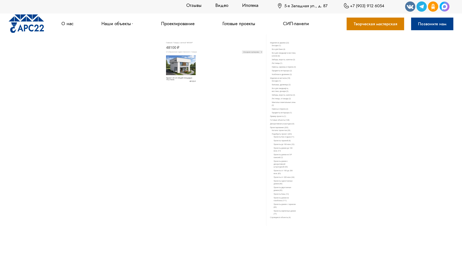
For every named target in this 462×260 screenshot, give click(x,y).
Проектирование (178, 23)
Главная (169, 43)
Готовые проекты (238, 23)
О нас (67, 23)
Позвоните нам (432, 24)
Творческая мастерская (375, 24)
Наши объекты (116, 23)
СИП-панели (296, 23)
